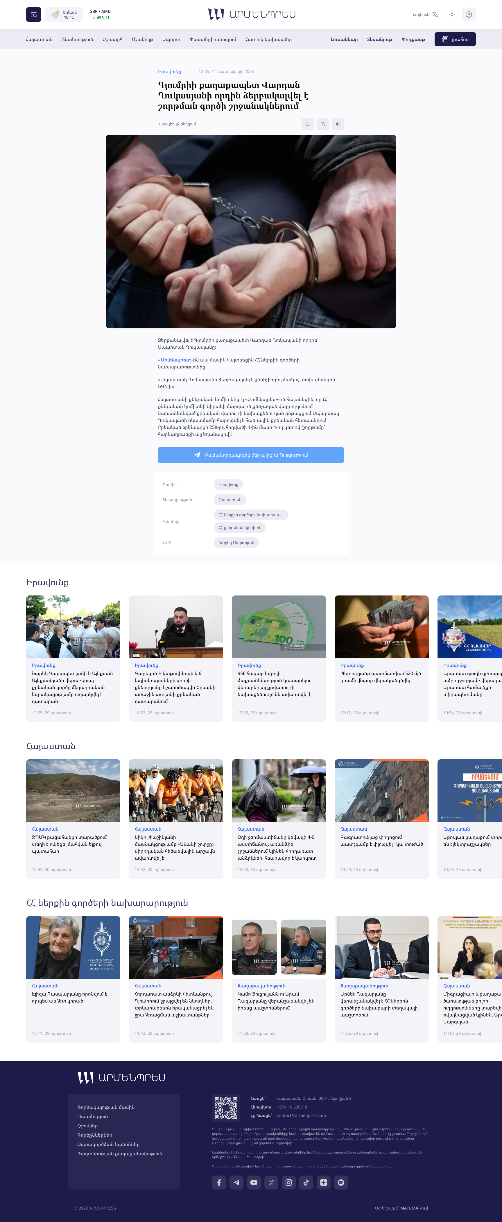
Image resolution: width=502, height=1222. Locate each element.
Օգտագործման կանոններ (108, 1144)
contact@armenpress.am (301, 1115)
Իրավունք (228, 484)
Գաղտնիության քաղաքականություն (119, 1153)
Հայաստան (39, 39)
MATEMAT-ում (414, 1208)
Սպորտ (171, 39)
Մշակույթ (142, 39)
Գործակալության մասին (106, 1107)
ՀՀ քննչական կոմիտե (239, 527)
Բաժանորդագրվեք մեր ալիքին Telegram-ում (257, 455)
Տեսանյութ (379, 39)
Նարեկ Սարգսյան (236, 542)
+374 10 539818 (292, 1107)
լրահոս (460, 39)
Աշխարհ (113, 39)
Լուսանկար (344, 39)
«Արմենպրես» (175, 360)
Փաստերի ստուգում (213, 39)
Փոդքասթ (413, 39)
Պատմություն (92, 1116)
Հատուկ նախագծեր (268, 39)
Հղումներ (87, 1125)
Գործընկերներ (94, 1135)
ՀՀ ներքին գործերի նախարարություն (253, 514)
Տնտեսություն (77, 39)
